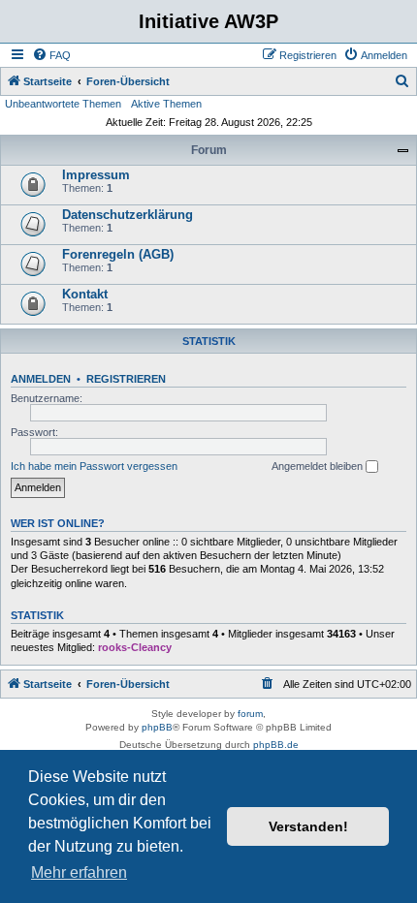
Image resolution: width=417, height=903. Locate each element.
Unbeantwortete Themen (63, 103)
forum (250, 713)
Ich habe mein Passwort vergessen (94, 466)
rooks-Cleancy (135, 647)
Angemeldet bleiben (319, 466)
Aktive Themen (166, 103)
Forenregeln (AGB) (118, 254)
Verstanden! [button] (308, 826)
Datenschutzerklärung (127, 214)
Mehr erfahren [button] (79, 872)
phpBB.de (276, 744)
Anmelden (41, 379)
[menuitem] (51, 55)
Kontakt (85, 294)
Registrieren (126, 379)
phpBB (157, 727)
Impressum (96, 175)
